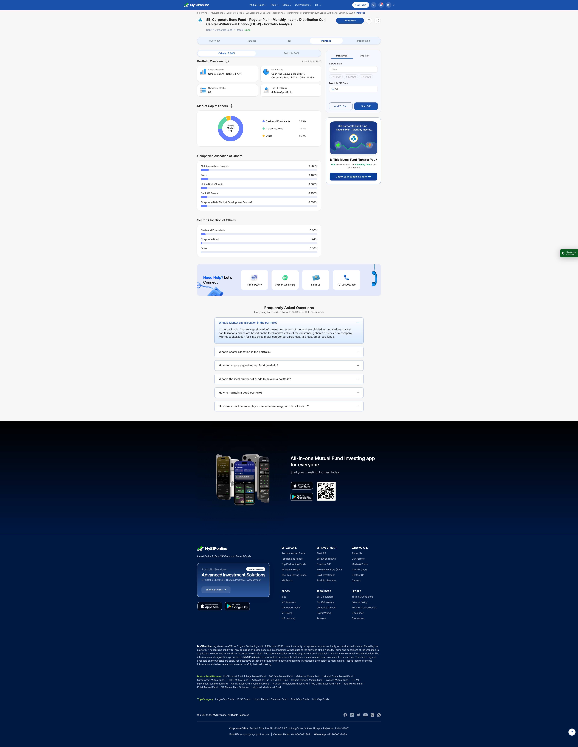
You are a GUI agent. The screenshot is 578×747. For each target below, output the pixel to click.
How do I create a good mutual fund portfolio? (248, 365)
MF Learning (288, 618)
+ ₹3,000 (351, 76)
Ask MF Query (359, 569)
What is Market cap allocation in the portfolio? (248, 322)
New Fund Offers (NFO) (330, 569)
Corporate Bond (223, 29)
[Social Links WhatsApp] (379, 715)
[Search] (374, 5)
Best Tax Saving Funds (293, 574)
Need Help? (361, 5)
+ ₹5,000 (366, 76)
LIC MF (355, 679)
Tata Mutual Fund (353, 683)
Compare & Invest (326, 607)
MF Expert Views (290, 607)
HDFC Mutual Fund (238, 679)
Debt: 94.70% (291, 53)
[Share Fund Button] (377, 20)
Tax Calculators (325, 602)
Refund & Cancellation (364, 607)
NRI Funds (287, 580)
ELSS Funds (243, 699)
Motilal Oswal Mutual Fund (338, 676)
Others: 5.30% (226, 53)
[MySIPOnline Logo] (196, 5)
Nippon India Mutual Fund (267, 687)
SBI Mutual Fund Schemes (235, 687)
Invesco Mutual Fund (337, 679)
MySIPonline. (220, 714)
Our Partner (358, 558)
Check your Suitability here (351, 176)
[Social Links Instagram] (372, 715)
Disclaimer (358, 612)
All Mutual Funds (290, 569)
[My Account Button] (390, 5)
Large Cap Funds (224, 699)
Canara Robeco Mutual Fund (307, 679)
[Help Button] (572, 732)
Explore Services (214, 589)
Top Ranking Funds (292, 558)
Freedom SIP (324, 564)
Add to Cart (341, 106)
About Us (357, 553)
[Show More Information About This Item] (227, 61)
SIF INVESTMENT (326, 558)
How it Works (324, 612)
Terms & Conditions (362, 596)
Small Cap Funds (300, 699)
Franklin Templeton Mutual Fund (290, 683)
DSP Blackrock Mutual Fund (212, 683)
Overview (214, 40)
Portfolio (326, 40)
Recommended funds (293, 553)
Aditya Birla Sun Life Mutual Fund (270, 679)
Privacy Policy (360, 602)
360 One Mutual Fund (281, 676)
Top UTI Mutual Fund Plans (325, 683)
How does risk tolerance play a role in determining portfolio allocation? (264, 406)
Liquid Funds (261, 699)
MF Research (288, 602)
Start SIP (366, 106)
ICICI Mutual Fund (233, 676)
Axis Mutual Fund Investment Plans (250, 683)
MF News (286, 612)
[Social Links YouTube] (365, 715)
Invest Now (350, 20)
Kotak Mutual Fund (207, 687)
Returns (251, 40)
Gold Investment (326, 574)
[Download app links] (302, 486)
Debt (208, 29)
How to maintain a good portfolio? (240, 392)
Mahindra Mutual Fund (308, 676)
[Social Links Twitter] (358, 715)
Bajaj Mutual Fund (256, 676)
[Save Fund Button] (369, 20)
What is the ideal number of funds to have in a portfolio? (255, 379)
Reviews (321, 618)
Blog (283, 596)
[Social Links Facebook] (345, 715)
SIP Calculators (325, 596)
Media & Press (360, 564)
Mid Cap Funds (320, 699)
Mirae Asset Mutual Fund (210, 679)
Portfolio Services (326, 580)
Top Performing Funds (293, 564)
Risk (289, 40)
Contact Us (358, 574)
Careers (356, 580)
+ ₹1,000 (336, 76)
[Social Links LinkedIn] (352, 715)
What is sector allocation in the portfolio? (245, 351)
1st (336, 89)
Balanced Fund (279, 699)
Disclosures (358, 618)
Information (363, 40)
